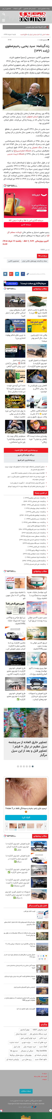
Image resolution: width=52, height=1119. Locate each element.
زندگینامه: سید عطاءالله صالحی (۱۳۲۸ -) (34, 522)
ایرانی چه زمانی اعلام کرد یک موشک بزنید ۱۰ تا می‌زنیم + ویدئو (26, 486)
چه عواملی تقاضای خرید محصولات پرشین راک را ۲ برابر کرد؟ (20, 945)
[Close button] (50, 1110)
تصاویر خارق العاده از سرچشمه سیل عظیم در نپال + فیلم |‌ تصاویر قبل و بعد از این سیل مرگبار (28, 749)
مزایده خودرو (26, 1042)
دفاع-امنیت (23, 34)
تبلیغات (44, 1079)
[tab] (26, 450)
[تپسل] (5, 185)
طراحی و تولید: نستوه (25, 1107)
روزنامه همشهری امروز (44, 9)
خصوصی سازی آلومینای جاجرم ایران (24, 987)
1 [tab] (32, 766)
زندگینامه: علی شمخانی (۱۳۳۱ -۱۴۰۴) (35, 501)
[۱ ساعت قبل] (26, 723)
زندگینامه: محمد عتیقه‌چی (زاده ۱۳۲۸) (34, 554)
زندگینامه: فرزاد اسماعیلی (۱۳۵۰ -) (35, 557)
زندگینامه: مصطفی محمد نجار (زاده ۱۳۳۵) (33, 536)
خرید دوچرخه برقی (29, 1046)
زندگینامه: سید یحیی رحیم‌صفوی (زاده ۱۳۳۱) (27, 49)
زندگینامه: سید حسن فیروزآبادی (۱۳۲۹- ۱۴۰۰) (32, 529)
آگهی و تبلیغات (17, 9)
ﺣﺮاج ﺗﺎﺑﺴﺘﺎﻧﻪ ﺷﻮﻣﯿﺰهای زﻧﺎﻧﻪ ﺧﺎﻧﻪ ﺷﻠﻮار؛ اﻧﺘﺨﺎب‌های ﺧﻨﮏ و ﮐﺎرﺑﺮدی (19, 923)
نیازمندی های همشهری (29, 9)
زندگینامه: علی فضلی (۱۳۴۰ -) (37, 547)
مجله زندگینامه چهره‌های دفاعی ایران (34, 261)
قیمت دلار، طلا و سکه (40, 1076)
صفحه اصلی (45, 34)
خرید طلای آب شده (40, 1042)
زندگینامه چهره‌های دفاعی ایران (36, 526)
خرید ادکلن (43, 1038)
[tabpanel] (26, 734)
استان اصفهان (32, 116)
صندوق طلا (14, 1051)
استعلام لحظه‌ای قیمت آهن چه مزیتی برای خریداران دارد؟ (20, 977)
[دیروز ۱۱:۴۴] (42, 936)
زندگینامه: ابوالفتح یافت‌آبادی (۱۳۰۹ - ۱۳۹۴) (33, 515)
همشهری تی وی (6, 9)
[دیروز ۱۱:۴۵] (42, 925)
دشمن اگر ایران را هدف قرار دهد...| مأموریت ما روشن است (27, 483)
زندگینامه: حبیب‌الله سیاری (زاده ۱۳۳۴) (34, 543)
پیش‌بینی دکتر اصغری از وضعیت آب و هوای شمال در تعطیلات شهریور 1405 (19, 999)
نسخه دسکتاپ (26, 1091)
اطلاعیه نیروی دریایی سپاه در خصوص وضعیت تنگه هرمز (28, 473)
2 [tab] (29, 766)
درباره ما (44, 1073)
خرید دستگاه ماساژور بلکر (38, 1034)
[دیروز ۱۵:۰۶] (42, 914)
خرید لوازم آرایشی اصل (28, 1038)
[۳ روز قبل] (42, 958)
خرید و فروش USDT (40, 1029)
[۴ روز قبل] (42, 979)
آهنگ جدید (43, 1046)
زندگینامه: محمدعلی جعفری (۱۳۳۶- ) (34, 498)
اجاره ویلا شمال (21, 1034)
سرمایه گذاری (26, 224)
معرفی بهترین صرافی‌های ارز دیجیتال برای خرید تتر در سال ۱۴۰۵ (19, 956)
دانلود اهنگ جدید (41, 1059)
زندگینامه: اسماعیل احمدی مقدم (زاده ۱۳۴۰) (32, 540)
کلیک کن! (26, 817)
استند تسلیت (14, 1042)
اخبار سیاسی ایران (34, 34)
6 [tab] (18, 766)
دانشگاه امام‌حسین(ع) (22, 150)
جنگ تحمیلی (36, 147)
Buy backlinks (42, 1051)
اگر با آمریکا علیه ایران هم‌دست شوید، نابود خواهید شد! (27, 27)
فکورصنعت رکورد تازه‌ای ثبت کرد (26, 1009)
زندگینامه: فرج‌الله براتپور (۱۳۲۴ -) (36, 550)
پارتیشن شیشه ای (41, 1055)
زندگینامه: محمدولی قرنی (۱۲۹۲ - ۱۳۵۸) (34, 505)
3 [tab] (26, 766)
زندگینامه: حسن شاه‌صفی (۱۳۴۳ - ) (35, 519)
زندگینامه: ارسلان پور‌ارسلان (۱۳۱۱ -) (35, 508)
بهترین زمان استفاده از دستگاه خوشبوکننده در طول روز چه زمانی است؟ (19, 934)
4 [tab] (23, 766)
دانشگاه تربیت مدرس (16, 154)
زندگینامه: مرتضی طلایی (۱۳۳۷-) (36, 512)
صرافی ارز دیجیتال (27, 1051)
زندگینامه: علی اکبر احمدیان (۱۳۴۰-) (35, 564)
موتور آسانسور (24, 1029)
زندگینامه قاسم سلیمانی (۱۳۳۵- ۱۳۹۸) (34, 561)
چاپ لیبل (17, 1046)
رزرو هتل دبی (27, 1059)
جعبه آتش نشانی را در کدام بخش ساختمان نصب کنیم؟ (21, 966)
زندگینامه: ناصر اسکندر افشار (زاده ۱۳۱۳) (34, 533)
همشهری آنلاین (32, 17)
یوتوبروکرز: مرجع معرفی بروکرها (20, 1055)
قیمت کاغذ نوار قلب (29, 911)
